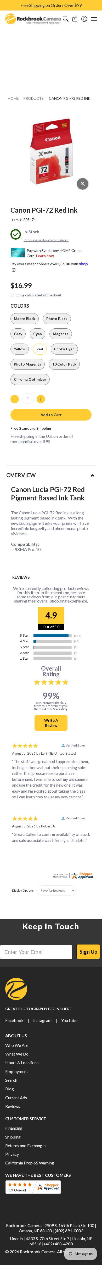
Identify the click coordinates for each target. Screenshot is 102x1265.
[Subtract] (14, 399)
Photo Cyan (64, 349)
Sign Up (88, 951)
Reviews (12, 1106)
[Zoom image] (82, 184)
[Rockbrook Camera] (33, 19)
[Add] (41, 399)
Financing (13, 1127)
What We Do (17, 1053)
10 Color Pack (64, 364)
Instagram (42, 1020)
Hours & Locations (21, 1062)
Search (11, 1080)
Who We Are (16, 1045)
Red (39, 349)
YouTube (69, 1020)
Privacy (12, 1154)
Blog (9, 1088)
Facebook (14, 1020)
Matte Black (24, 318)
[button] (75, 19)
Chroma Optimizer (30, 379)
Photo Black (56, 318)
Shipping (17, 295)
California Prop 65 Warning (29, 1162)
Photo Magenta (27, 364)
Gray (18, 334)
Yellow (19, 349)
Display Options (23, 890)
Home (13, 98)
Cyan (37, 334)
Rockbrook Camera (37, 1251)
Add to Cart (51, 414)
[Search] (65, 19)
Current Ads (16, 1097)
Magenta (61, 334)
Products (33, 98)
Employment (16, 1071)
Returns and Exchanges (25, 1145)
